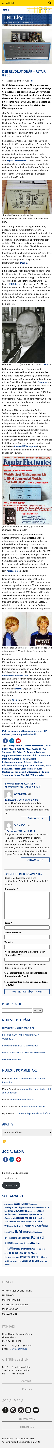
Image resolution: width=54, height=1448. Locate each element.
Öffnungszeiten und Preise (17, 1290)
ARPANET (40, 1207)
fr (10, 3)
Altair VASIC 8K (33, 748)
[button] (5, 740)
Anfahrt (26, 1381)
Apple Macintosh (31, 1208)
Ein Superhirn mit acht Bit (22, 1099)
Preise (26, 1389)
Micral (18, 688)
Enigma (29, 1222)
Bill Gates (17, 752)
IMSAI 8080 (44, 755)
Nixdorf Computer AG (21, 1253)
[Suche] (50, 3)
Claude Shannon (19, 1214)
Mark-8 (23, 262)
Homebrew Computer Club (15, 675)
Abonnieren (11, 1185)
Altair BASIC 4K (17, 748)
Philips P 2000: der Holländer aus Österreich (20, 1037)
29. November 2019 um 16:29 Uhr (21, 799)
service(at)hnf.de (18, 1348)
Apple (21, 1207)
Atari (47, 1207)
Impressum (7, 1438)
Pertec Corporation (23, 768)
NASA (6, 1253)
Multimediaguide (11, 1299)
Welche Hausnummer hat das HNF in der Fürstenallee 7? (24, 953)
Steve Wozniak (21, 775)
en (7, 3)
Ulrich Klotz (20, 793)
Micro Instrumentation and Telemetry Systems (22, 760)
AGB (32, 1438)
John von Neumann (22, 1237)
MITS (14, 699)
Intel (32, 1232)
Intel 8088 (38, 1232)
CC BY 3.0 (45, 364)
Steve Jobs (7, 775)
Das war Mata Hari (12, 1059)
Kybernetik (18, 1243)
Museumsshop (10, 1309)
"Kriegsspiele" (15, 745)
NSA (35, 1253)
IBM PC (26, 1231)
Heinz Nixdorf (32, 1226)
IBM (18, 1231)
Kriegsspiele (13, 570)
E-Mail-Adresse (12, 932)
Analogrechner (11, 1207)
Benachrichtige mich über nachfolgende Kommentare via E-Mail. (25, 974)
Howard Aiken (9, 1232)
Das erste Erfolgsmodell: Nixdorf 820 (33, 1113)
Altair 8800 (33, 1204)
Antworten (34, 818)
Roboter (25, 1257)
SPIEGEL (35, 1257)
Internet (8, 1237)
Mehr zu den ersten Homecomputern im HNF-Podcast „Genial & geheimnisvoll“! (24, 733)
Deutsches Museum (24, 1218)
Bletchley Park (30, 1211)
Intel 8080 (7, 758)
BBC (11, 1210)
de (3, 2)
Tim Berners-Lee (15, 1261)
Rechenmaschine (11, 1257)
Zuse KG (7, 1265)
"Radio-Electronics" (34, 745)
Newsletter (26, 1419)
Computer (42, 382)
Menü (6, 10)
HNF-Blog (26, 1427)
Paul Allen (7, 768)
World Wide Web (31, 1261)
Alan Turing (21, 1204)
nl (13, 3)
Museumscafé (9, 1313)
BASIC (6, 1211)
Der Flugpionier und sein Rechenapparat (24, 1052)
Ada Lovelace (9, 1204)
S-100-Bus (43, 771)
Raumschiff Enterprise (25, 446)
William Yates (37, 775)
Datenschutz (21, 1438)
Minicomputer (37, 765)
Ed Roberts (14, 284)
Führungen (8, 1295)
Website (8, 942)
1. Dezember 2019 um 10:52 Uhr (20, 831)
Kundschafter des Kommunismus (20, 1045)
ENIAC (22, 1221)
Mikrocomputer (21, 765)
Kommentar (11, 889)
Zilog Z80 (43, 1261)
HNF (31, 80)
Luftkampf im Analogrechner (18, 1028)
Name (8, 922)
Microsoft (7, 765)
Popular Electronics (16, 160)
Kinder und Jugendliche (15, 1304)
